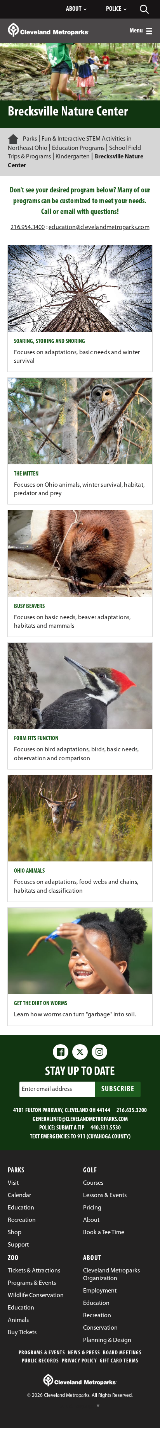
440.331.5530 (105, 1128)
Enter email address (47, 1089)
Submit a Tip (70, 1128)
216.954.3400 (27, 227)
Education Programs (78, 148)
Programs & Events (42, 1353)
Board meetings (122, 1353)
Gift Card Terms (119, 1361)
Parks (30, 139)
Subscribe (117, 1089)
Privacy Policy (79, 1361)
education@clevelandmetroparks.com (99, 227)
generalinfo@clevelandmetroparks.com (80, 1119)
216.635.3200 (132, 1110)
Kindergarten (73, 157)
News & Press (84, 1353)
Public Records (40, 1361)
